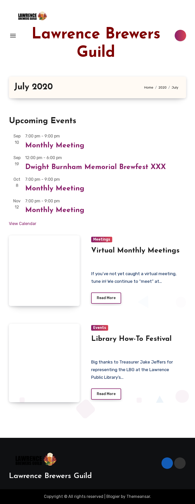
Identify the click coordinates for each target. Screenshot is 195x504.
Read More (106, 298)
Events (99, 328)
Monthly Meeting (54, 145)
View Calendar (22, 223)
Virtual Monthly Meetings (135, 250)
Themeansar (138, 496)
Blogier (113, 496)
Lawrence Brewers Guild (50, 476)
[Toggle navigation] (13, 36)
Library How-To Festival (131, 339)
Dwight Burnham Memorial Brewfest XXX (95, 167)
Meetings (101, 239)
